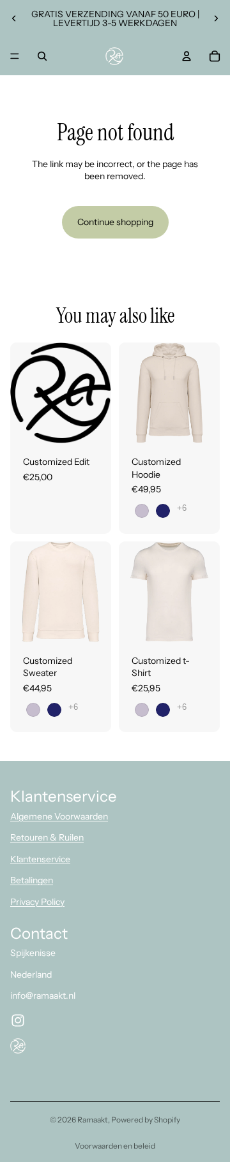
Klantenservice (40, 859)
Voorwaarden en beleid (115, 1146)
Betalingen (31, 880)
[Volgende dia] (216, 18)
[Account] (186, 56)
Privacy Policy (37, 902)
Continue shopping (115, 222)
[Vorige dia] (14, 18)
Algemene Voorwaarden (59, 816)
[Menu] (14, 56)
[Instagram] (18, 1020)
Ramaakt (92, 1119)
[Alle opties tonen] (182, 508)
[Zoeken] (42, 56)
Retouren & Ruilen (47, 837)
